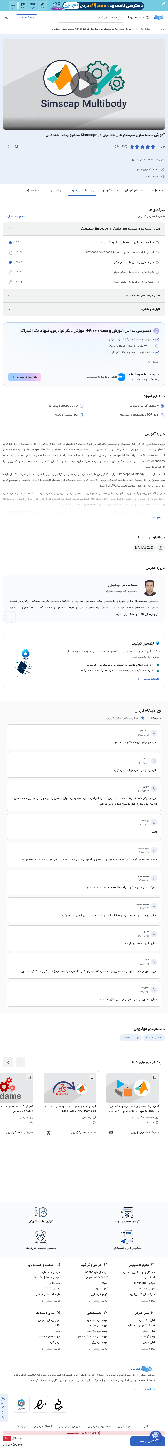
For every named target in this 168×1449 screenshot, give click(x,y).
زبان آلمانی (148, 1331)
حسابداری (54, 1283)
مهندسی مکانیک (97, 1331)
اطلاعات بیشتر (151, 679)
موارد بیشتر (148, 1301)
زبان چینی (149, 1342)
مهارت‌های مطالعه (49, 1337)
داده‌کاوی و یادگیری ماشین (139, 1272)
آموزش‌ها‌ (146, 29)
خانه (162, 29)
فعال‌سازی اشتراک (26, 377)
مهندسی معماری (97, 1320)
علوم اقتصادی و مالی (47, 1294)
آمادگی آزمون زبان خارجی (140, 1326)
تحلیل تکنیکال (51, 1289)
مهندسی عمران (98, 1326)
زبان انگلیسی (147, 1320)
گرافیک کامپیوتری (97, 1278)
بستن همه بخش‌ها (15, 216)
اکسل (57, 1331)
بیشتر (155, 362)
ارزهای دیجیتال (51, 1272)
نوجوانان (55, 1342)
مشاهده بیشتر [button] (146, 1390)
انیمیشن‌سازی (99, 1294)
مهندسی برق (100, 1342)
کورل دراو (102, 1289)
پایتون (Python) (144, 1283)
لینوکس (150, 1278)
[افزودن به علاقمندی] (155, 1077)
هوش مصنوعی (145, 1289)
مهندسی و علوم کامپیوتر (93, 1337)
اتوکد (105, 1283)
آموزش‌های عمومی (49, 1320)
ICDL (57, 1326)
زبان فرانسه (148, 1337)
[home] (159, 17)
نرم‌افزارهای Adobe (96, 1272)
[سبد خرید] (7, 18)
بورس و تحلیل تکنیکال (46, 1278)
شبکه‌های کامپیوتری (142, 1294)
